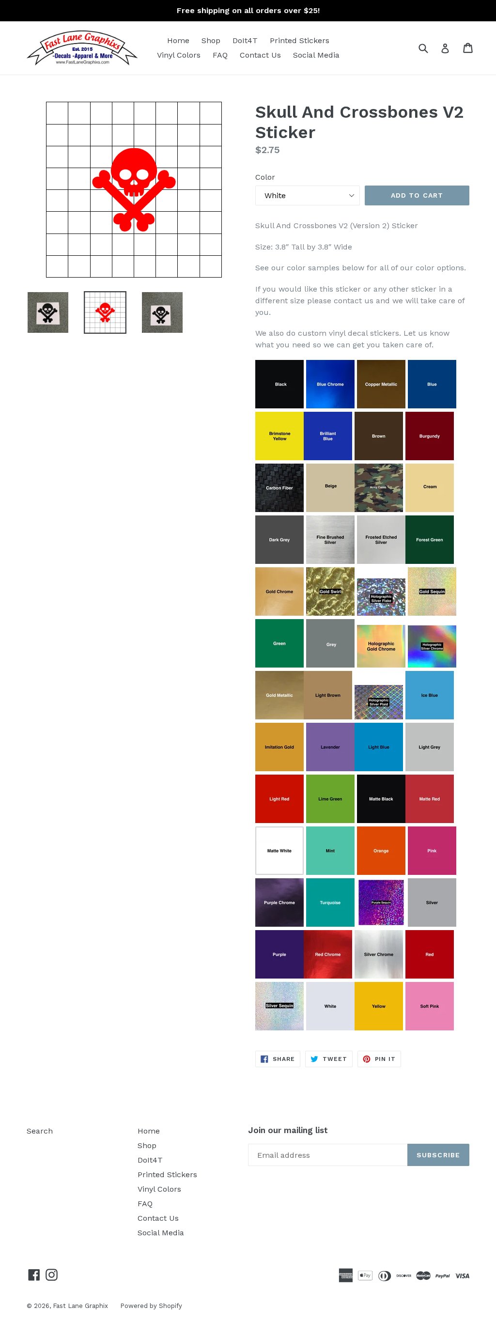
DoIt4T (245, 40)
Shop (211, 40)
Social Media (316, 55)
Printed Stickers (299, 40)
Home (178, 40)
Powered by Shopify (151, 1305)
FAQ (220, 55)
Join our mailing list (288, 1130)
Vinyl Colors (179, 55)
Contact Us (260, 55)
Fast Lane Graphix (80, 1305)
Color (265, 177)
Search (40, 1131)
